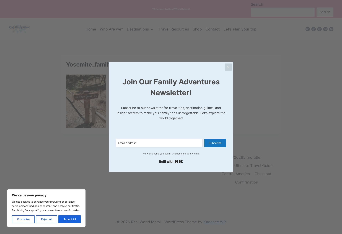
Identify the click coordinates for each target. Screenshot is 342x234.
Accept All (70, 219)
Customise (23, 219)
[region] (46, 208)
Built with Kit (171, 161)
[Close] (228, 67)
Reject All (46, 219)
